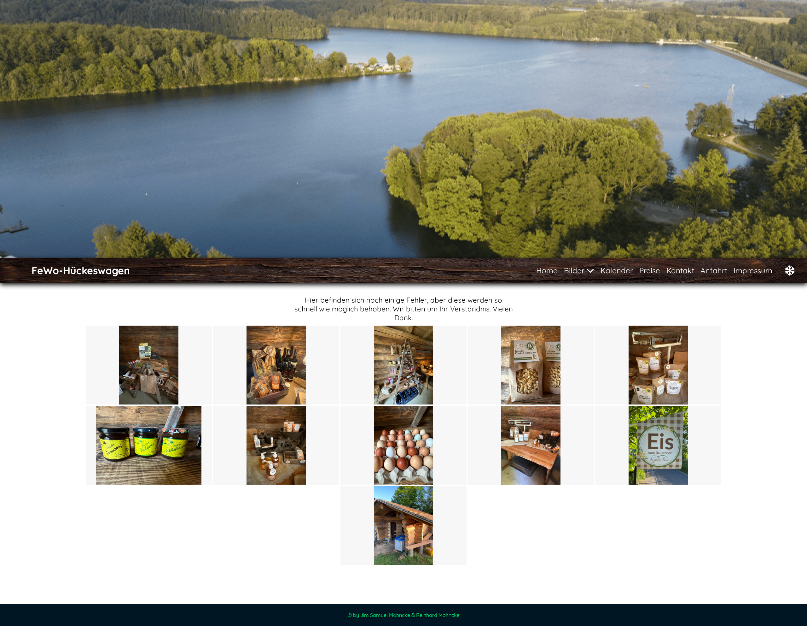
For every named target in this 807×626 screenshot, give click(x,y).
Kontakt (680, 270)
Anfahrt (713, 270)
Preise (649, 270)
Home (547, 270)
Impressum (753, 270)
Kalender (617, 270)
